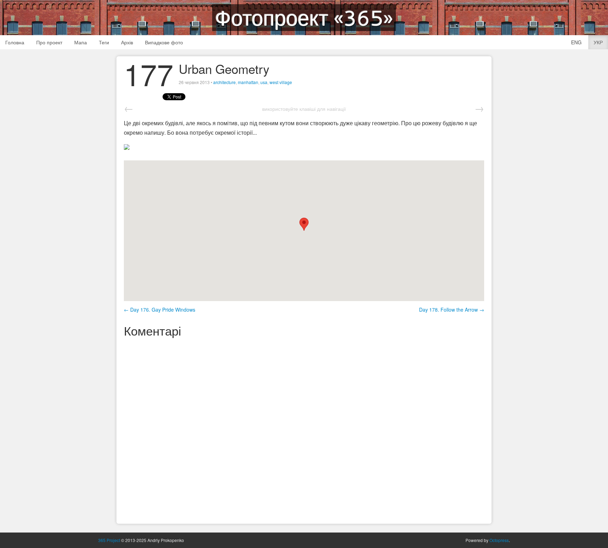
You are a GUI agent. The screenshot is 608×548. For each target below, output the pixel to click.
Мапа (80, 42)
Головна (14, 42)
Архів (127, 42)
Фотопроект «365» (304, 17)
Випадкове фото (164, 42)
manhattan (248, 82)
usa (263, 82)
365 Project (109, 540)
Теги (104, 42)
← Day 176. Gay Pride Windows (159, 309)
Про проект (49, 42)
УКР (598, 42)
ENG (576, 42)
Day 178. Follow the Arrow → (451, 309)
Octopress (499, 540)
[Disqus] (304, 429)
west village (281, 82)
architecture (224, 82)
